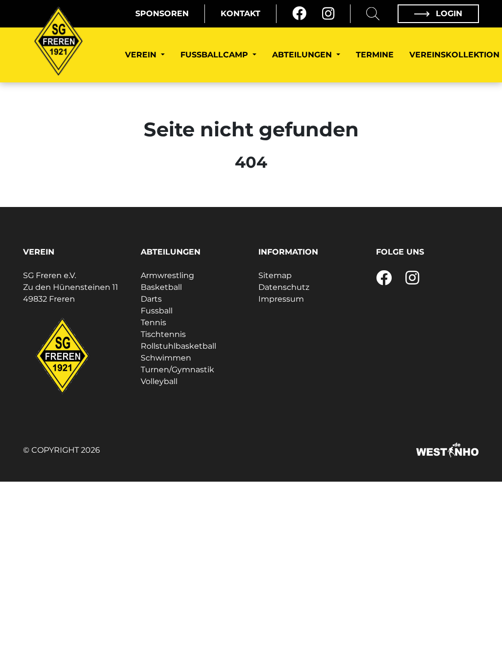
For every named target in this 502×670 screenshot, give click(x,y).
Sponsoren (162, 13)
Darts (151, 299)
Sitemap (275, 275)
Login (447, 13)
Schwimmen (166, 357)
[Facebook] (299, 13)
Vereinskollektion (454, 54)
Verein (142, 54)
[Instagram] (328, 13)
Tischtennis (163, 334)
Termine (375, 54)
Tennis (153, 322)
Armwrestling (167, 275)
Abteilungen (303, 54)
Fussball (157, 310)
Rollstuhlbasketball (178, 346)
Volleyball (159, 381)
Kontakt (240, 13)
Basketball (161, 287)
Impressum (281, 299)
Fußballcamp (215, 54)
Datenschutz (283, 287)
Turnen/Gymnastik (177, 369)
